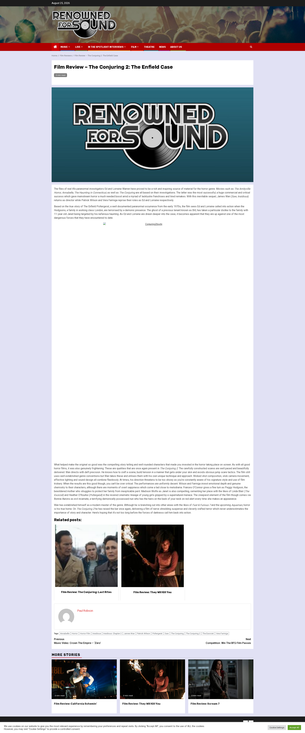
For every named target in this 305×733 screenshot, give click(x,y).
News (162, 47)
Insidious (97, 633)
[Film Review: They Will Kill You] (152, 679)
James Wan (129, 633)
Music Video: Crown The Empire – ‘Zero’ (77, 641)
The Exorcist (208, 633)
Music (64, 47)
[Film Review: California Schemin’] (84, 679)
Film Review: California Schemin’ (75, 703)
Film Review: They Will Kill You (141, 703)
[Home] (55, 47)
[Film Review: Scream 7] (220, 679)
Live (77, 47)
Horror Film (85, 633)
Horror (75, 633)
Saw (167, 633)
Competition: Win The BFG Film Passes (228, 641)
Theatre (149, 47)
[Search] (251, 47)
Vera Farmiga (222, 633)
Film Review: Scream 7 (205, 703)
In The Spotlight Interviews (105, 47)
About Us (176, 47)
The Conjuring (177, 633)
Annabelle (64, 633)
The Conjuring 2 (193, 633)
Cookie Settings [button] (277, 727)
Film (133, 47)
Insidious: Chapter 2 (112, 633)
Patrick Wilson (143, 633)
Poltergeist (157, 633)
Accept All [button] (294, 727)
